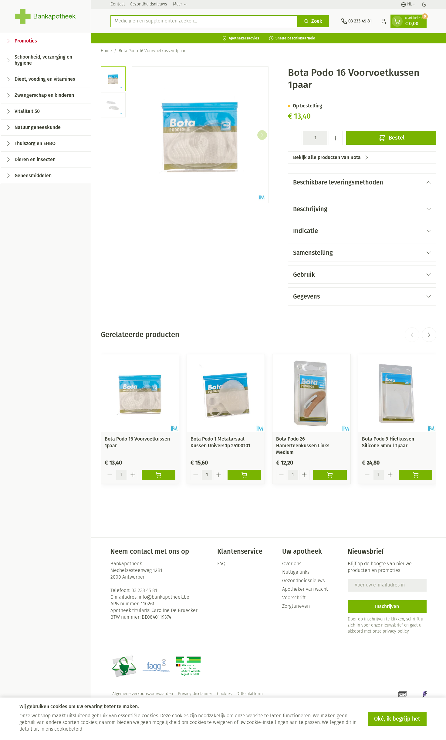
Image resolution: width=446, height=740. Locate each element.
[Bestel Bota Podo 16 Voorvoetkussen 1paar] (158, 475)
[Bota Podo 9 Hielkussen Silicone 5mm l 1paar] (397, 393)
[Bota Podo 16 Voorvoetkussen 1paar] (140, 393)
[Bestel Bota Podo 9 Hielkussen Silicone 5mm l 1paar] (416, 475)
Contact (117, 4)
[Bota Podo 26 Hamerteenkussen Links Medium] (311, 393)
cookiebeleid (68, 729)
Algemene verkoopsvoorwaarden (142, 694)
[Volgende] (262, 135)
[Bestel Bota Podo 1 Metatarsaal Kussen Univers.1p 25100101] (244, 475)
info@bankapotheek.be (164, 597)
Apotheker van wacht (305, 589)
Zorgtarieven (296, 606)
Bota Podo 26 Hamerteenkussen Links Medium (302, 445)
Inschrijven (387, 606)
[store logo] (45, 16)
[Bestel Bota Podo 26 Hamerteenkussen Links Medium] (330, 475)
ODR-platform (249, 694)
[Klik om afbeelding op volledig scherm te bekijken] (200, 135)
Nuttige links (295, 572)
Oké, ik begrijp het (397, 718)
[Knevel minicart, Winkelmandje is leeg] (397, 21)
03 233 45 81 (144, 590)
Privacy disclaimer (195, 694)
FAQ (221, 564)
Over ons (291, 564)
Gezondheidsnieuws (148, 4)
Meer (177, 4)
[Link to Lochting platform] (424, 694)
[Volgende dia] (429, 334)
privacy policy (396, 631)
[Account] (384, 21)
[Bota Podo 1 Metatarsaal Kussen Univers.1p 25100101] (226, 393)
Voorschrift (294, 598)
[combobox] (204, 21)
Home (106, 51)
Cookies (224, 694)
